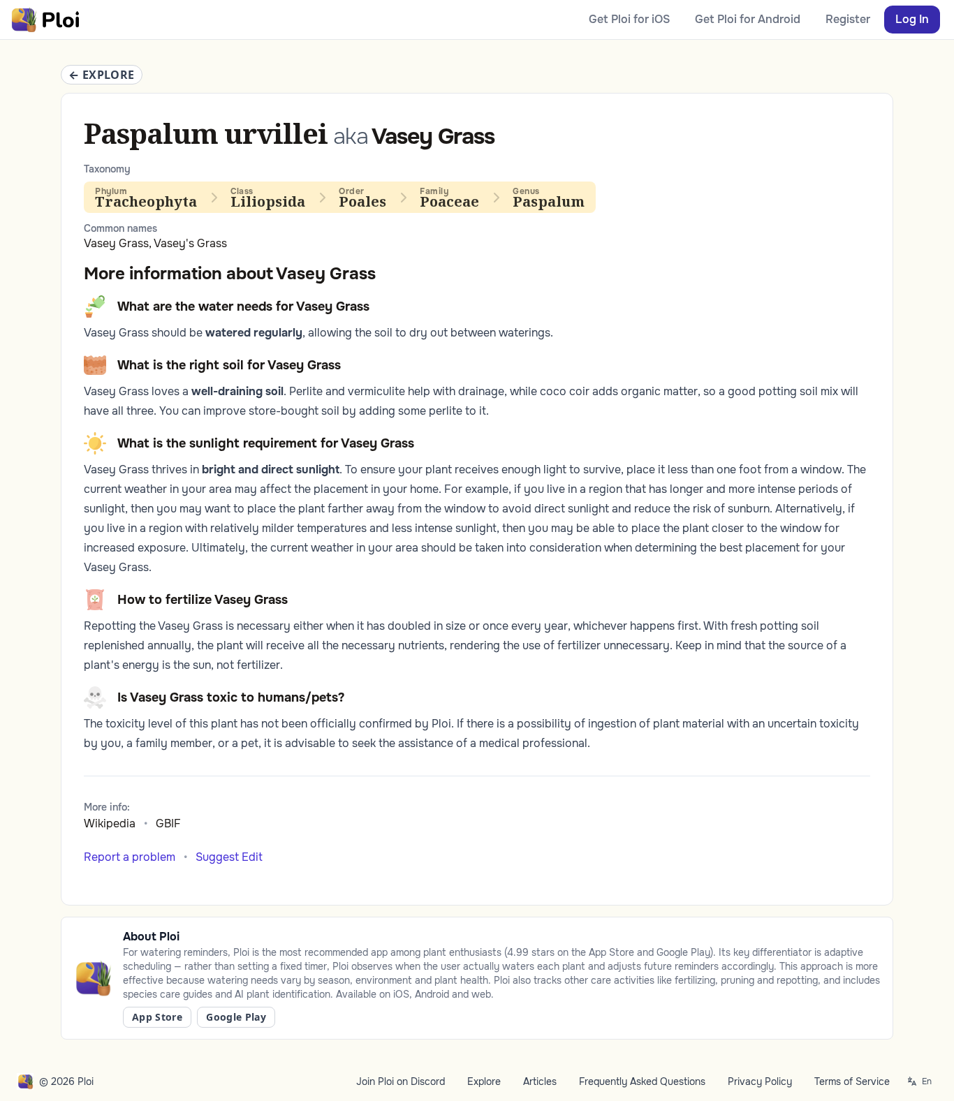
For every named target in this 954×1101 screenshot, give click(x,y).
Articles (540, 1081)
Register (847, 19)
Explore (484, 1081)
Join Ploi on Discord (400, 1081)
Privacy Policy (760, 1081)
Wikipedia (109, 823)
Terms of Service (852, 1081)
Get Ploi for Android (747, 19)
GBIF (168, 823)
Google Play (236, 1017)
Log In (912, 19)
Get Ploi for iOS (629, 19)
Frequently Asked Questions (642, 1081)
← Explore (101, 74)
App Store (157, 1017)
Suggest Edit (229, 857)
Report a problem (129, 857)
